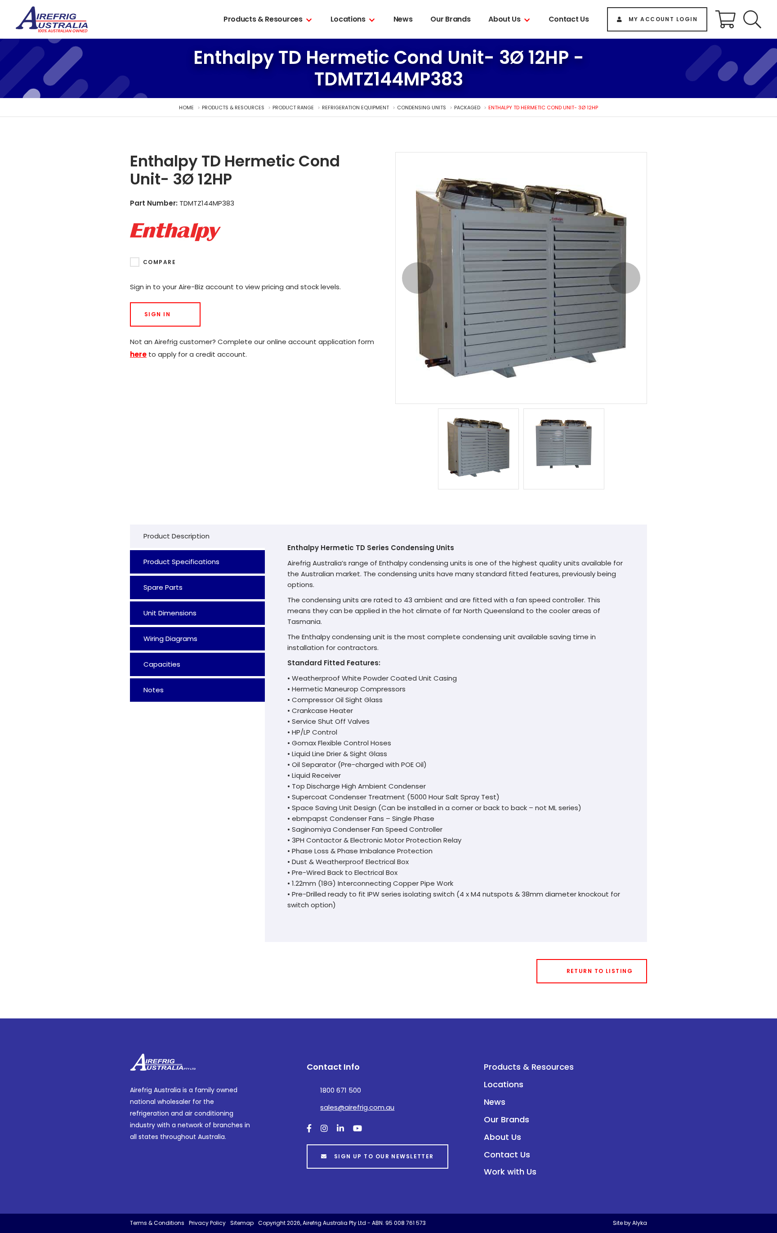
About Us (504, 19)
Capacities (161, 664)
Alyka (639, 1223)
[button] (752, 19)
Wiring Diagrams (170, 638)
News (403, 19)
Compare (159, 262)
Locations (348, 19)
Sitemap (242, 1223)
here (138, 354)
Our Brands (450, 19)
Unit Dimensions (169, 613)
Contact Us (569, 19)
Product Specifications (181, 561)
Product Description (176, 536)
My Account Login (663, 19)
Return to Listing (600, 971)
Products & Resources (263, 19)
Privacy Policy (207, 1223)
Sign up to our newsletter (384, 1156)
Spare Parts (163, 587)
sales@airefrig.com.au (357, 1107)
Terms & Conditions (157, 1223)
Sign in (157, 314)
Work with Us (510, 1171)
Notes (153, 690)
